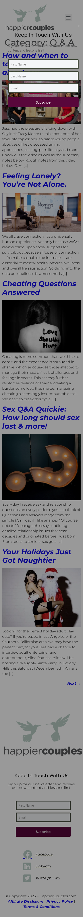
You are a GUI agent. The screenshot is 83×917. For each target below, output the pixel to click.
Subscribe (43, 102)
